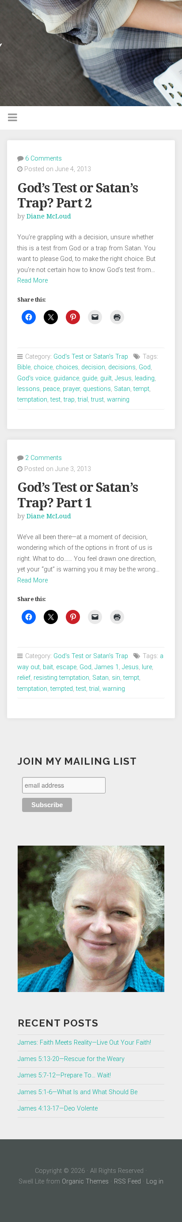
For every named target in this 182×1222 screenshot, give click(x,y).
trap (69, 399)
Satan (122, 389)
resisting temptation (61, 678)
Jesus (123, 378)
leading (145, 378)
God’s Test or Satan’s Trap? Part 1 (77, 495)
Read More (32, 280)
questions (97, 389)
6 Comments (43, 158)
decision (93, 367)
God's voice (33, 378)
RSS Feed (127, 1181)
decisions (122, 367)
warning (118, 399)
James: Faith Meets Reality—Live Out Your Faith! (84, 1042)
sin (116, 678)
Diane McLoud (49, 216)
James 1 (107, 667)
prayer (71, 389)
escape (66, 667)
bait (48, 667)
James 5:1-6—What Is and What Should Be (77, 1092)
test (55, 399)
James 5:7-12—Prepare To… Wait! (64, 1075)
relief (23, 678)
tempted (61, 689)
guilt (106, 378)
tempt (141, 389)
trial (83, 399)
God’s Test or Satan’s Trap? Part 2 (77, 195)
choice (43, 367)
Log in (154, 1181)
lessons (28, 389)
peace (51, 389)
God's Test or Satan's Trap (90, 356)
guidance (66, 378)
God (145, 367)
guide (89, 378)
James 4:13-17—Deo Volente (58, 1108)
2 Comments (43, 458)
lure (147, 667)
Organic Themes (85, 1181)
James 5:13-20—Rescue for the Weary (71, 1059)
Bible (23, 367)
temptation (32, 399)
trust (97, 399)
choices (67, 367)
